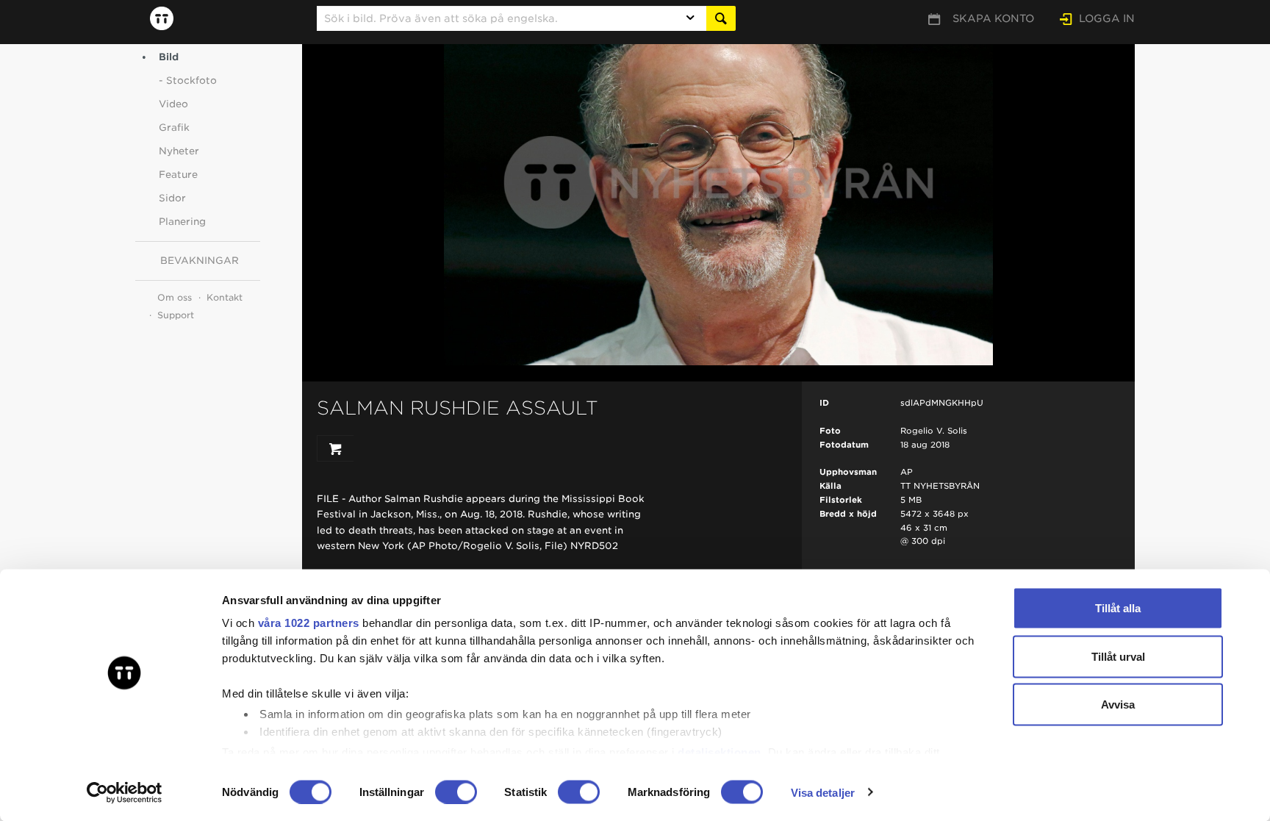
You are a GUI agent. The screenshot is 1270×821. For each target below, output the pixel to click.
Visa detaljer (823, 792)
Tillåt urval (1118, 656)
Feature (178, 174)
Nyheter (179, 151)
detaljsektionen (719, 751)
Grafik (174, 127)
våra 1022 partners (308, 623)
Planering (182, 221)
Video (173, 104)
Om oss (174, 297)
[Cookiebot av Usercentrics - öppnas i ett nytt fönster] (124, 792)
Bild (169, 56)
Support (175, 314)
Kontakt (225, 297)
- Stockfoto (188, 80)
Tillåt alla (1118, 608)
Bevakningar (199, 260)
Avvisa (1118, 704)
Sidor (172, 198)
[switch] (456, 791)
